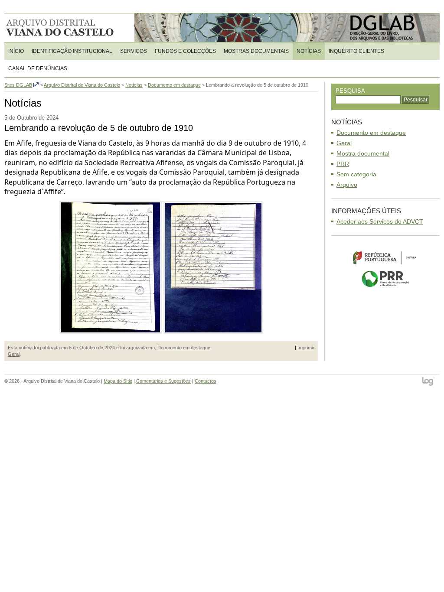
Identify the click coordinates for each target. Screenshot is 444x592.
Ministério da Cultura (385, 257)
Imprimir (305, 347)
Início (16, 51)
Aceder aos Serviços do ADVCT (379, 221)
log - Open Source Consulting (428, 382)
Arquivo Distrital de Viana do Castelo (60, 27)
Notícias (309, 51)
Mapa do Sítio (118, 381)
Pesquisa (350, 91)
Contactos (205, 381)
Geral (14, 354)
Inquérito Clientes (356, 51)
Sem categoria (356, 174)
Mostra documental (362, 153)
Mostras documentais (256, 51)
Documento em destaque (183, 347)
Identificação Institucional (72, 51)
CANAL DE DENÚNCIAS (37, 68)
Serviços (133, 51)
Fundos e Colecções (185, 51)
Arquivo (346, 184)
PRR (342, 163)
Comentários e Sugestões (163, 381)
